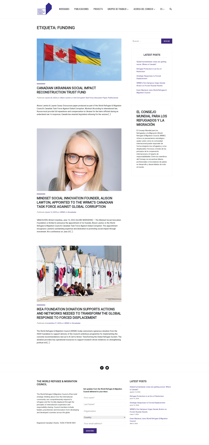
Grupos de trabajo (117, 9)
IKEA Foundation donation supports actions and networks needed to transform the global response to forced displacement (79, 313)
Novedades (64, 9)
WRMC (62, 212)
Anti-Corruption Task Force (83, 98)
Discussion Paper (100, 98)
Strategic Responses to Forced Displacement (147, 403)
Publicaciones (81, 9)
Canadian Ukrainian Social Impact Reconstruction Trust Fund (66, 90)
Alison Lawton (65, 98)
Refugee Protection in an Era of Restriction (147, 396)
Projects (98, 9)
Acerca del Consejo (143, 9)
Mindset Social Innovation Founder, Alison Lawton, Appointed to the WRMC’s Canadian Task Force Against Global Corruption (75, 202)
